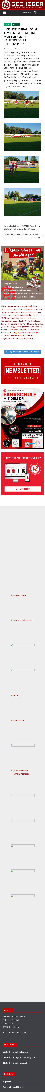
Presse (19, 48)
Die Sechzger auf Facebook (15, 1063)
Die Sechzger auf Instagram (15, 1052)
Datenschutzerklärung (13, 1087)
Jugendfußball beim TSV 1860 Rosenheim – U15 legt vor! (22, 236)
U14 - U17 (16, 24)
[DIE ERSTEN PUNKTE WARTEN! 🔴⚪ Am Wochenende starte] (22, 326)
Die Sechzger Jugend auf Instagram (19, 1057)
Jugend (7, 24)
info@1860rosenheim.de (20, 1032)
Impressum (8, 1081)
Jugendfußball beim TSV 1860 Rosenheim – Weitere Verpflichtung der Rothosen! (22, 227)
